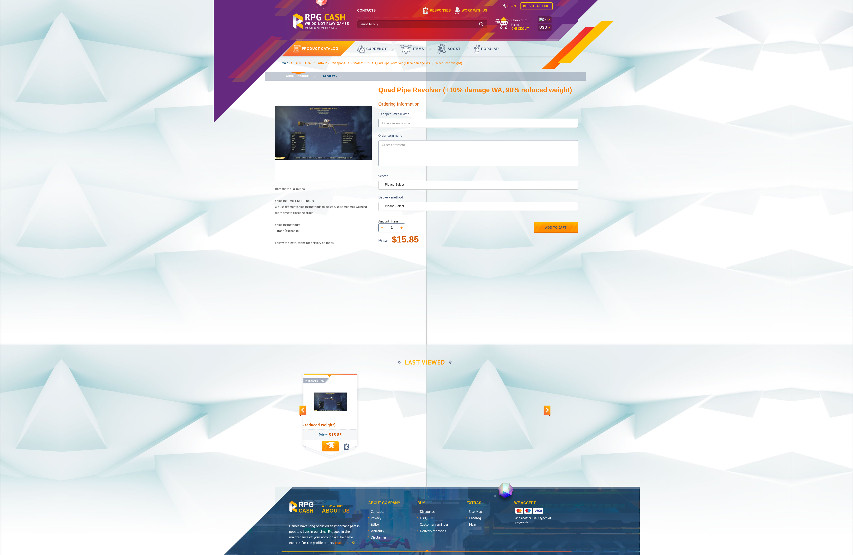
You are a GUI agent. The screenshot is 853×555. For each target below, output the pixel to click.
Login (511, 6)
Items (418, 49)
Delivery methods (433, 531)
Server (383, 176)
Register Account (536, 6)
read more (342, 542)
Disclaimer (378, 537)
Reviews (330, 76)
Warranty (377, 531)
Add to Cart (556, 227)
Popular (490, 49)
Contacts (377, 511)
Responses (440, 10)
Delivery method (390, 197)
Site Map (475, 511)
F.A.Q (424, 518)
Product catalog (320, 48)
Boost (453, 49)
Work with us (474, 10)
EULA (375, 524)
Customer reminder (434, 524)
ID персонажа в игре (393, 114)
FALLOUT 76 (302, 63)
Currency (376, 49)
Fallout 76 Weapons (331, 63)
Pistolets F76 (360, 63)
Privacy (376, 518)
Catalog (475, 518)
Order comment (390, 135)
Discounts (427, 511)
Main (285, 63)
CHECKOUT (520, 28)
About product (298, 76)
